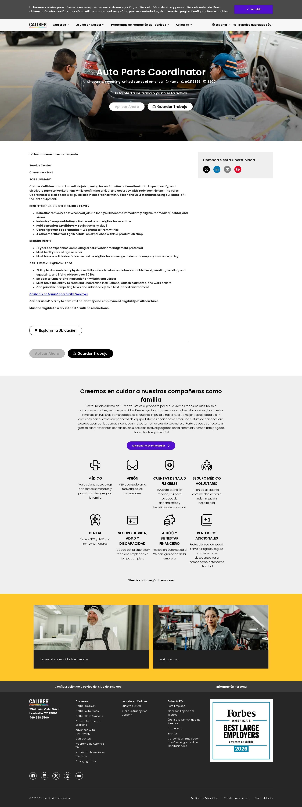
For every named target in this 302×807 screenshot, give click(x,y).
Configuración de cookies (209, 11)
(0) (255, 25)
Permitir (255, 9)
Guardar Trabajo (172, 106)
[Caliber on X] (56, 776)
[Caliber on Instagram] (67, 776)
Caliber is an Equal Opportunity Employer (58, 294)
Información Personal (231, 687)
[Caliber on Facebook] (33, 776)
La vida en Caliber (88, 25)
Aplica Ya (182, 25)
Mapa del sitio (264, 798)
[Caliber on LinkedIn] (44, 776)
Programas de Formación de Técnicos (138, 25)
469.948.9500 (39, 718)
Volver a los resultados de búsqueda (54, 154)
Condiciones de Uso (236, 798)
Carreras (59, 25)
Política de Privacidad (204, 798)
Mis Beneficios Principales (149, 445)
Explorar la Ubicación (57, 330)
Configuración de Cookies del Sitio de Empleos (88, 687)
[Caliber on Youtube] (79, 776)
